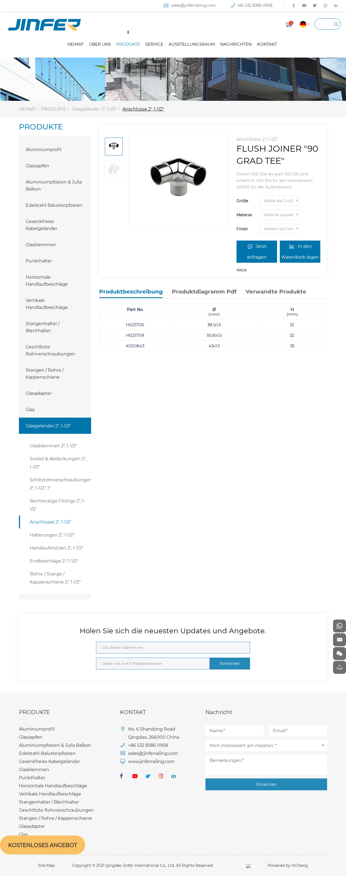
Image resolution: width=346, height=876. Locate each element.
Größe (242, 200)
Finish (242, 228)
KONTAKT (267, 44)
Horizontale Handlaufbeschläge (47, 280)
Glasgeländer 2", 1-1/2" (94, 109)
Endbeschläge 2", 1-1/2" (54, 561)
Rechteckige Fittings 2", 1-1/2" (57, 505)
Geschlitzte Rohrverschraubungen (50, 350)
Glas (30, 409)
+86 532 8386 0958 (254, 5)
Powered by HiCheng (288, 865)
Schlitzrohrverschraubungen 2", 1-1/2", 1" (60, 484)
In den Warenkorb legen (300, 251)
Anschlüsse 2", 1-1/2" (143, 109)
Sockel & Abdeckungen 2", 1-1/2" (58, 462)
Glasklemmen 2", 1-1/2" (53, 445)
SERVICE (154, 44)
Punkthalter (39, 261)
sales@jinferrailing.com (193, 5)
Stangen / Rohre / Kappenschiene (45, 373)
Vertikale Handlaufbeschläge (47, 303)
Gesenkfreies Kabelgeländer (41, 224)
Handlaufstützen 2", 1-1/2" (56, 548)
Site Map (46, 865)
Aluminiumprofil (43, 149)
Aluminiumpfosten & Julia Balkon (54, 185)
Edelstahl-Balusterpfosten (54, 205)
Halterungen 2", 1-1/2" (52, 535)
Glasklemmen (41, 244)
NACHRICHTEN (236, 44)
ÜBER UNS (100, 44)
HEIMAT (75, 44)
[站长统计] (248, 865)
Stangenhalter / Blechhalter (42, 327)
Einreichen (230, 663)
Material (244, 214)
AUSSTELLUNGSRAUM (192, 44)
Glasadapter (39, 393)
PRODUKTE (128, 44)
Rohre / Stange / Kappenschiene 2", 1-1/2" (55, 578)
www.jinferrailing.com (151, 761)
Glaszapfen (37, 165)
